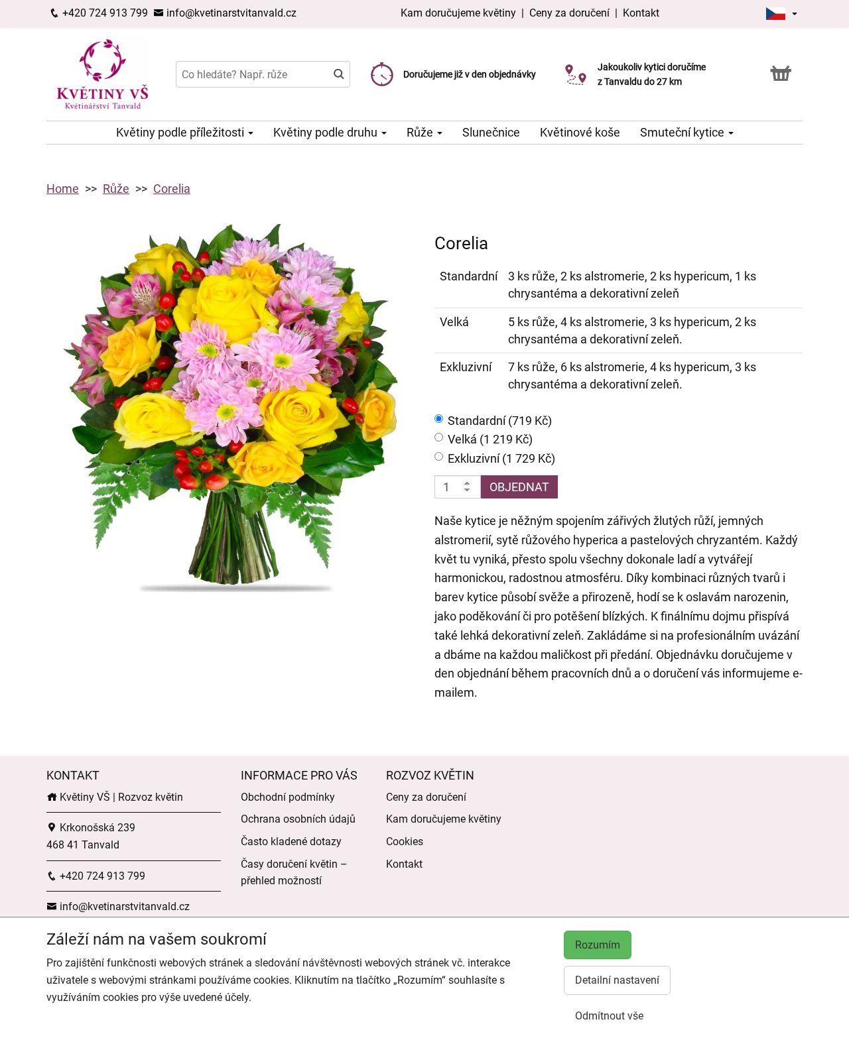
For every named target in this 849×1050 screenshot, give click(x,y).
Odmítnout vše (609, 1016)
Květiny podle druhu (326, 132)
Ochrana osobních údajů (298, 819)
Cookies (404, 841)
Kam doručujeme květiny (458, 13)
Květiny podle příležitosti (181, 132)
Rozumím (597, 945)
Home (62, 189)
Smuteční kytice (683, 132)
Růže (421, 132)
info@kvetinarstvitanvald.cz (230, 13)
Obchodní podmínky (288, 797)
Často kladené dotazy (291, 841)
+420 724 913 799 (104, 13)
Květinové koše (580, 132)
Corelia (171, 189)
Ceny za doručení (569, 13)
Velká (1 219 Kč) (490, 439)
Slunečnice (491, 132)
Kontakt (641, 13)
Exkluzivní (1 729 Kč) (501, 458)
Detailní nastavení (617, 980)
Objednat (519, 487)
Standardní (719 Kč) (500, 421)
